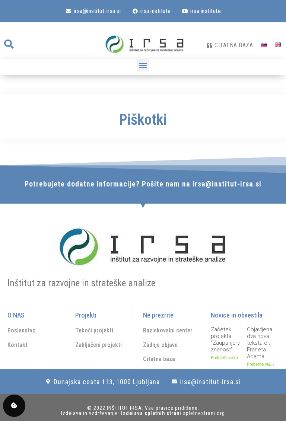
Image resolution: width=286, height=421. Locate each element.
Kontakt (17, 344)
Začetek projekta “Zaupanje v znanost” (225, 339)
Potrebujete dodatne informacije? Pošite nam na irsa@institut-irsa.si (143, 183)
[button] (8, 44)
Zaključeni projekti (98, 344)
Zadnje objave (160, 344)
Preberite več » (224, 357)
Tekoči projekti (94, 330)
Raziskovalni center (168, 330)
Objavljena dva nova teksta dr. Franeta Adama (259, 343)
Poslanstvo (21, 330)
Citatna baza (159, 359)
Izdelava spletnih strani (152, 413)
